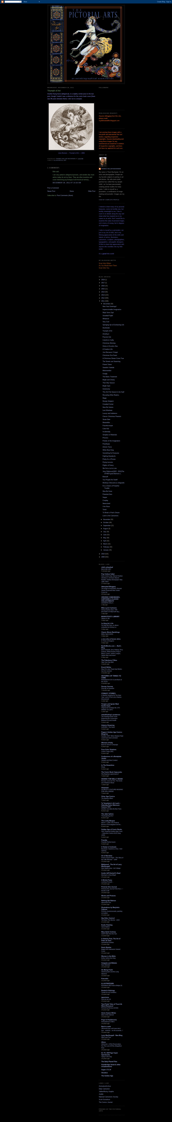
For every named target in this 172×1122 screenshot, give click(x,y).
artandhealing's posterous (110, 715)
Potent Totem (107, 364)
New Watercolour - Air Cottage (111, 868)
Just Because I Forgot (110, 352)
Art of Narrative (106, 856)
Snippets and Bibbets (109, 963)
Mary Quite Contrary (108, 932)
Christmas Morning (109, 343)
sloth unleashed (107, 567)
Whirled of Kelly (107, 743)
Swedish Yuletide (108, 367)
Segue (105, 497)
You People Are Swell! (110, 480)
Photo (103, 767)
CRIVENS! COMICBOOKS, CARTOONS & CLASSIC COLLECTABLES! (110, 599)
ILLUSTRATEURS (107, 983)
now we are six (106, 999)
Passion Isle (107, 337)
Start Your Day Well (107, 662)
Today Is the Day (106, 1057)
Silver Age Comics (108, 796)
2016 (103, 286)
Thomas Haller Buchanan (111, 168)
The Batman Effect (107, 798)
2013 (103, 295)
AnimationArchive (105, 1086)
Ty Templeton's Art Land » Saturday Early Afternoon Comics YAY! (110, 805)
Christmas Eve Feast (110, 355)
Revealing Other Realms (111, 395)
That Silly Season (109, 383)
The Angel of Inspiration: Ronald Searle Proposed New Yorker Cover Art (111, 590)
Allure (103, 1042)
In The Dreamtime (107, 765)
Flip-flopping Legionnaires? (110, 774)
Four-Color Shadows (108, 749)
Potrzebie (104, 979)
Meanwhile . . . (108, 422)
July (104, 532)
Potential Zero (107, 494)
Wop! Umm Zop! (108, 312)
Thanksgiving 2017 (107, 816)
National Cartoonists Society (108, 1097)
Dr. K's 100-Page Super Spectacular (109, 1054)
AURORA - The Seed (108, 727)
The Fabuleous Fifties (109, 660)
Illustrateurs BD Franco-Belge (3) (111, 985)
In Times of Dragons (107, 641)
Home (72, 191)
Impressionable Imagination (112, 309)
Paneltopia (106, 444)
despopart (105, 787)
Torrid (104, 509)
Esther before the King (108, 958)
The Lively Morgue (108, 821)
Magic (105, 398)
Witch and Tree (106, 1037)
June (105, 535)
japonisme (105, 997)
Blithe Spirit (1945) (107, 634)
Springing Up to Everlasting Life (113, 325)
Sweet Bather (105, 927)
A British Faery (106, 880)
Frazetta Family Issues (108, 842)
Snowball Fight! (108, 315)
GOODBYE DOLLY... (107, 603)
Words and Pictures (108, 896)
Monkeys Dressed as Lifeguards (113, 483)
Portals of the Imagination (111, 441)
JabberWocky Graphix (106, 1091)
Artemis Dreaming (107, 725)
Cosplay (105, 500)
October (106, 522)
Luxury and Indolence (110, 413)
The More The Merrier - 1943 (110, 920)
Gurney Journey (107, 686)
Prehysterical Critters (108, 1021)
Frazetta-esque (108, 425)
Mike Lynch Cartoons (109, 608)
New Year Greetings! (110, 306)
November (107, 519)
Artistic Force (107, 447)
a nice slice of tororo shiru (111, 639)
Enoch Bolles (106, 667)
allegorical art (60, 160)
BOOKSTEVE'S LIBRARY (110, 616)
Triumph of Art (107, 331)
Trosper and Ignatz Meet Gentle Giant (110, 705)
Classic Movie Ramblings (110, 632)
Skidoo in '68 (105, 618)
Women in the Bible (108, 956)
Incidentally (106, 432)
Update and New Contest (109, 760)
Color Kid (106, 428)
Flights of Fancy (108, 465)
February (106, 547)
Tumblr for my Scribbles (108, 992)
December (107, 304)
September (107, 525)
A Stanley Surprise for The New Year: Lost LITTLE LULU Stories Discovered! (111, 697)
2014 (103, 292)
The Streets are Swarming (111, 361)
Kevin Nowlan (106, 947)
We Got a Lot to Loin (110, 468)
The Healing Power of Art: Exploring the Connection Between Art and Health (109, 718)
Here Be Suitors (108, 407)
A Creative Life (108, 349)
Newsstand (106, 503)
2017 (103, 283)
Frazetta (104, 840)
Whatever (106, 319)
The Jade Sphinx (107, 814)
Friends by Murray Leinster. (110, 1008)
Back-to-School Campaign (109, 744)
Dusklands (106, 328)
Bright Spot (106, 386)
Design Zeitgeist (108, 401)
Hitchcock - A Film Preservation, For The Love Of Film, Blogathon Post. (111, 1046)
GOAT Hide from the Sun (109, 934)
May (105, 538)
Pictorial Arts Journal (109, 887)
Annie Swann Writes (108, 1013)
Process (105, 438)
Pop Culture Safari (108, 574)
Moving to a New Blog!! (108, 875)
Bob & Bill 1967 (106, 569)
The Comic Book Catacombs (111, 772)
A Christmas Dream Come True (113, 358)
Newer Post (51, 191)
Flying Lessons (108, 462)
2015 (103, 289)
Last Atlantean (107, 410)
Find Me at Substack (107, 688)
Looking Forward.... (107, 882)
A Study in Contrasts (108, 847)
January (106, 550)
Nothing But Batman (108, 901)
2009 (103, 557)
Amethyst (106, 334)
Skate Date (106, 419)
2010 (103, 554)
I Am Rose (106, 506)
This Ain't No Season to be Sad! (113, 392)
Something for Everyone (111, 453)
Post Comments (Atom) (65, 195)
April (105, 541)
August (105, 528)
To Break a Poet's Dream (111, 512)
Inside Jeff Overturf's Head (110, 873)
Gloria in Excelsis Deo (110, 346)
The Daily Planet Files (109, 1061)
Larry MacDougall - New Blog (111, 1035)
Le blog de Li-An (107, 623)
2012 (103, 298)
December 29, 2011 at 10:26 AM (67, 183)
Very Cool (106, 322)
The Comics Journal (105, 1102)
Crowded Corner (108, 404)
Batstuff (105, 477)
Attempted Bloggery (108, 586)
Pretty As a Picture (109, 459)
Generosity (106, 389)
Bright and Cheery (109, 380)
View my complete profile (109, 199)
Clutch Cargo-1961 (107, 751)
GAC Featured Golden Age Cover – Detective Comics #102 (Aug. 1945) (112, 833)
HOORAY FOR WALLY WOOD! (112, 779)
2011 (103, 301)
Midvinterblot (107, 370)
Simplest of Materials (110, 435)
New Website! (105, 965)
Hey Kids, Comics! (108, 918)
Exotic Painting (106, 925)
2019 (103, 280)
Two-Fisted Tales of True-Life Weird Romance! (111, 1005)
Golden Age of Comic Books (111, 829)
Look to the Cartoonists (110, 516)
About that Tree (106, 902)
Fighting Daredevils (109, 456)
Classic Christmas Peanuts (112, 416)
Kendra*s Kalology (108, 990)
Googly (105, 374)
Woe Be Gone (107, 491)
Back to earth (106, 1026)
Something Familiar (107, 942)
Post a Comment (53, 188)
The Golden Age (107, 1076)
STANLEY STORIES (108, 693)
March (105, 544)
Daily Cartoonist (104, 1089)
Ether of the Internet (107, 1015)
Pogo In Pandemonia (109, 1020)
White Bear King (108, 450)
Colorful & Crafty (108, 340)
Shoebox (104, 1073)
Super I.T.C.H (106, 1070)
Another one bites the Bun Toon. (111, 809)
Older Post (91, 191)
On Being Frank (107, 970)
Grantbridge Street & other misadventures (110, 1065)
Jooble (101, 1094)
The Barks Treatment (110, 377)
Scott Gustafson (104, 1099)
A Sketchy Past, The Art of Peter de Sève (110, 939)
